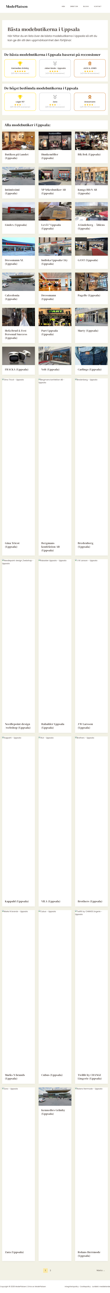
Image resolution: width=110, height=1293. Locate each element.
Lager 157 (20, 102)
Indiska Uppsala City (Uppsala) (54, 262)
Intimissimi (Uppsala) (12, 191)
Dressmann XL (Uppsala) (14, 262)
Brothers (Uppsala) (90, 901)
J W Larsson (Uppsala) (85, 726)
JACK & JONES (89, 68)
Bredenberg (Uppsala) (85, 545)
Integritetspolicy (72, 1286)
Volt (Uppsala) (50, 369)
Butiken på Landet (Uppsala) (17, 156)
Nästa (101, 1270)
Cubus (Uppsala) (52, 1075)
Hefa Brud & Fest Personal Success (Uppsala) (16, 334)
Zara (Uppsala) (14, 1252)
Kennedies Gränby (20, 68)
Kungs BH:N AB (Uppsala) (87, 191)
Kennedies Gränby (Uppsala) (53, 1112)
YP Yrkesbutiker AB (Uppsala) (53, 191)
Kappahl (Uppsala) (17, 901)
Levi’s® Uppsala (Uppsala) (51, 226)
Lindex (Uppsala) (16, 225)
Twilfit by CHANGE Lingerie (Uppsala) (90, 1077)
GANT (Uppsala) (88, 260)
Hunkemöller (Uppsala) (49, 156)
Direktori (74, 6)
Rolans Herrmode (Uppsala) (89, 1254)
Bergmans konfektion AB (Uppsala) (50, 546)
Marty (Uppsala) (88, 331)
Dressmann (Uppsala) (48, 297)
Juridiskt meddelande (101, 1286)
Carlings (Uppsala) (90, 369)
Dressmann (89, 102)
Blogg (86, 6)
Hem (63, 6)
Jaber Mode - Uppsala (55, 68)
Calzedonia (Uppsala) (12, 297)
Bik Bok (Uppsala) (89, 154)
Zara (55, 102)
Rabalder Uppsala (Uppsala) (52, 726)
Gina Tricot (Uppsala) (12, 545)
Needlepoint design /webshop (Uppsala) (18, 726)
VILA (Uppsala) (50, 901)
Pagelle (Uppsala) (89, 295)
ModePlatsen (17, 6)
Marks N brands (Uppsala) (15, 1077)
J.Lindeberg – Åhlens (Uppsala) (91, 226)
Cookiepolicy (85, 1286)
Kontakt (97, 6)
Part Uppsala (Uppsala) (49, 332)
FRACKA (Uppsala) (16, 369)
